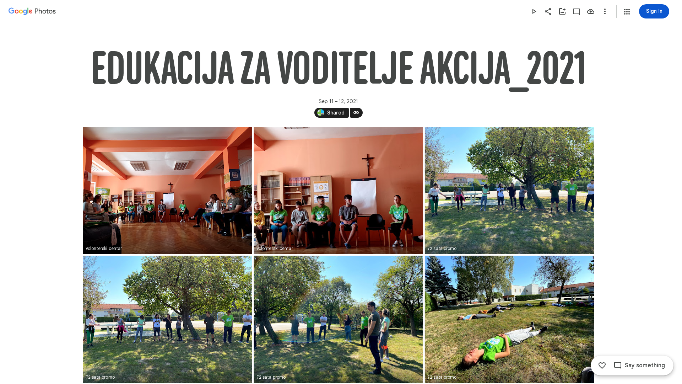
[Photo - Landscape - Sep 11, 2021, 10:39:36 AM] (167, 190)
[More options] (605, 11)
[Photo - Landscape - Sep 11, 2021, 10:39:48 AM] (338, 190)
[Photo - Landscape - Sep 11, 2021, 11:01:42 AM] (509, 319)
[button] (627, 12)
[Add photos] (562, 11)
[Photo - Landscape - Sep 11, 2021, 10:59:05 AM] (338, 319)
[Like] (602, 365)
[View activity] (576, 11)
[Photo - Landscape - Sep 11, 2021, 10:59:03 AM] (167, 319)
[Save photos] (591, 11)
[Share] (548, 11)
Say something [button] (645, 365)
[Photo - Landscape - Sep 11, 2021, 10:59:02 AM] (509, 190)
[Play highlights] (533, 11)
